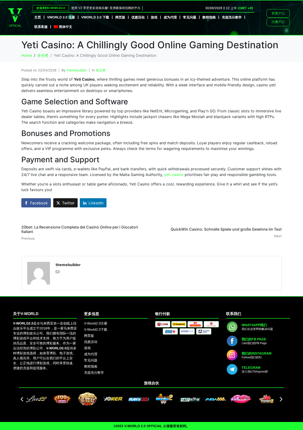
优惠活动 (138, 17)
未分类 (101, 70)
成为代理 (170, 17)
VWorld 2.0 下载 (95, 17)
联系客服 (41, 27)
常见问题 (189, 17)
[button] (22, 399)
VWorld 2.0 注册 (61, 17)
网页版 (120, 17)
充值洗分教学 (232, 17)
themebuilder (77, 70)
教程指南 (209, 17)
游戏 (154, 17)
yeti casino (173, 174)
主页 (37, 17)
